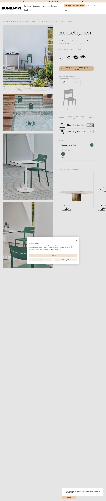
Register (69, 497)
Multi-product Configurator (74, 6)
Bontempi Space (53, 1)
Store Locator (52, 6)
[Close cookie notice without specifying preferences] (76, 240)
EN (90, 6)
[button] (23, 1)
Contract (27, 10)
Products (27, 6)
